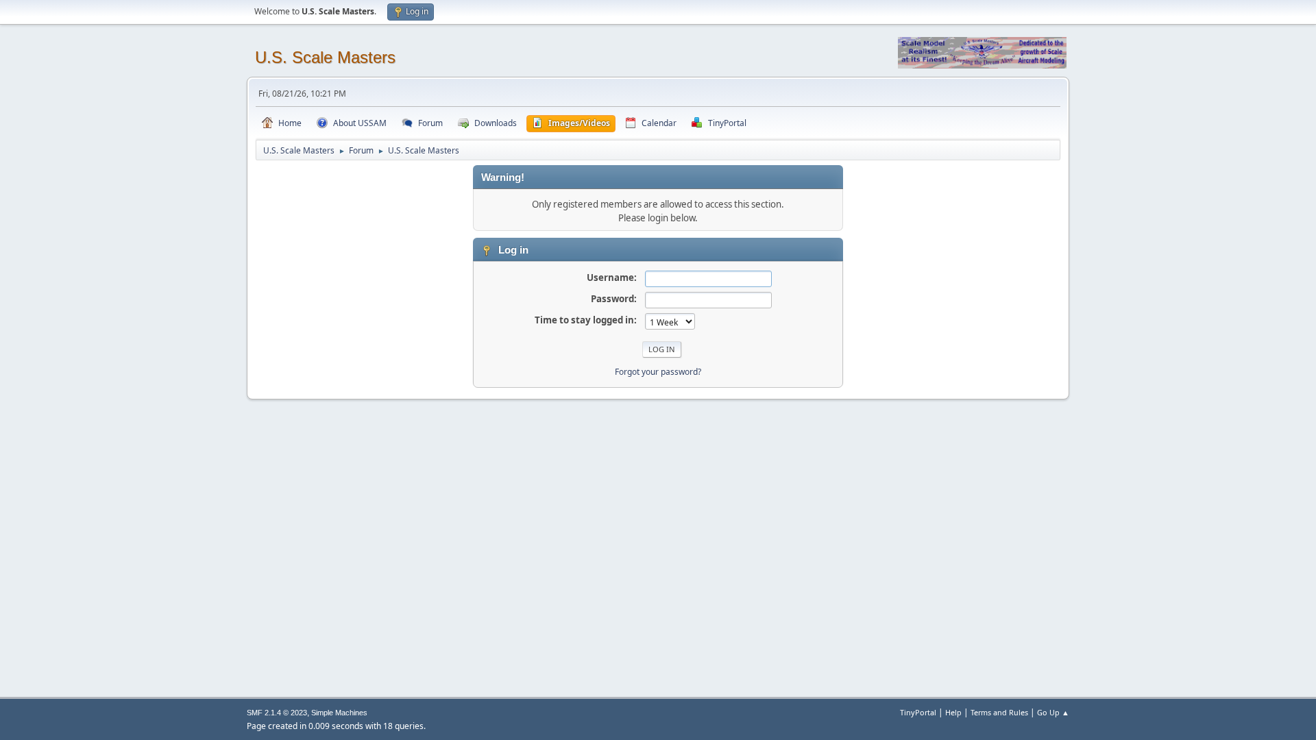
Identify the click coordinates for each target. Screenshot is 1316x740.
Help (953, 712)
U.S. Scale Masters (325, 57)
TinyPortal (918, 712)
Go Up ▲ (1053, 712)
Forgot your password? (658, 372)
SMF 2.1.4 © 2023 (277, 712)
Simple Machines (339, 712)
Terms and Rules (999, 712)
